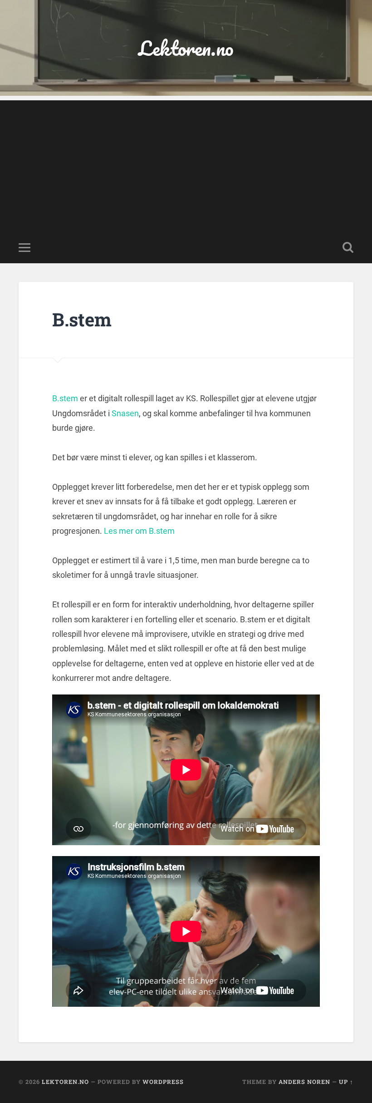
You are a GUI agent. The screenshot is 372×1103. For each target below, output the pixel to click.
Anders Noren (304, 1081)
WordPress (163, 1081)
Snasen (125, 413)
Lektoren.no (186, 48)
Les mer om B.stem (139, 531)
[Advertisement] (186, 163)
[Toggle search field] (348, 247)
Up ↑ (346, 1081)
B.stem (65, 398)
